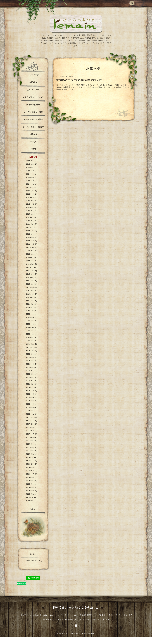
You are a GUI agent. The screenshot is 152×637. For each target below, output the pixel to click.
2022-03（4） (32, 254)
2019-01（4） (32, 381)
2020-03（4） (32, 334)
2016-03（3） (32, 487)
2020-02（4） (32, 337)
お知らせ (33, 157)
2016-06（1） (32, 477)
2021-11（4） (32, 267)
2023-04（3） (32, 211)
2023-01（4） (32, 221)
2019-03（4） (32, 374)
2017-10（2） (32, 424)
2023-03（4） (32, 214)
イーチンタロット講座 (33, 112)
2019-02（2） (32, 377)
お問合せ (33, 135)
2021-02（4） (32, 297)
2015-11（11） (32, 501)
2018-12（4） (32, 384)
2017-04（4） (32, 444)
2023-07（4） (32, 201)
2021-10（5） (32, 271)
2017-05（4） (32, 441)
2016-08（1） (32, 471)
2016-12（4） (32, 457)
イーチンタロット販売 (33, 120)
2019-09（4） (32, 354)
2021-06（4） (32, 284)
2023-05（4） (32, 207)
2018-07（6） (32, 401)
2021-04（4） (32, 291)
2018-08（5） (32, 397)
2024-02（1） (32, 181)
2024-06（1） (32, 171)
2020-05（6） (32, 327)
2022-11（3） (32, 227)
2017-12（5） (32, 417)
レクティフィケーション (33, 97)
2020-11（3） (32, 307)
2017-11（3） (32, 421)
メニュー (33, 509)
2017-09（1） (32, 427)
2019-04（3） (32, 371)
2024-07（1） (32, 168)
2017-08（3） (32, 431)
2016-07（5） (32, 474)
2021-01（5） (32, 301)
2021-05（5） (32, 287)
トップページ (33, 75)
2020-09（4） (32, 314)
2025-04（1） (32, 161)
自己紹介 (33, 83)
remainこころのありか (70, 634)
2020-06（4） (32, 324)
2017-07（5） (32, 434)
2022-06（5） (32, 244)
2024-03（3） (32, 177)
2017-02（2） (32, 451)
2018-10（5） (32, 391)
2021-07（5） (32, 281)
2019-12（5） (32, 344)
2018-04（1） (32, 411)
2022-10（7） (32, 231)
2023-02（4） (32, 217)
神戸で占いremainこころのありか (76, 607)
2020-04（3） (32, 331)
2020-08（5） (32, 317)
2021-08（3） (32, 277)
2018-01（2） (32, 414)
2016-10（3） (32, 464)
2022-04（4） (32, 251)
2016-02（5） (32, 491)
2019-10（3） (32, 351)
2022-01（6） (32, 261)
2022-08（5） (32, 237)
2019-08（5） (32, 357)
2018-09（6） (32, 394)
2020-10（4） (32, 311)
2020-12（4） (32, 304)
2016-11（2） (32, 461)
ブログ (33, 142)
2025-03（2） (32, 164)
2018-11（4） (32, 387)
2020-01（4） (32, 341)
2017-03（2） (32, 447)
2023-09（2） (32, 194)
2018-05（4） (32, 407)
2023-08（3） (32, 197)
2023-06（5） (32, 204)
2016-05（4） (32, 481)
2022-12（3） (32, 224)
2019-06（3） (32, 364)
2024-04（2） (32, 174)
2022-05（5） (32, 247)
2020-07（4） (32, 321)
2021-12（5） (32, 264)
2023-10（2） (32, 191)
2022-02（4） (32, 257)
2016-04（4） (32, 484)
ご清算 (33, 149)
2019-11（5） (32, 347)
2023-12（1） (32, 187)
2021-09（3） (32, 274)
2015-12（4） (32, 497)
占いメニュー (33, 90)
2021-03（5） (32, 294)
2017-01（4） (32, 454)
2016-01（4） (32, 494)
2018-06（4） (32, 404)
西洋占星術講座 (33, 105)
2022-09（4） (32, 234)
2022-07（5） (32, 241)
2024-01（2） (32, 184)
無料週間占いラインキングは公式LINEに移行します (79, 80)
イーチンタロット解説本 (33, 127)
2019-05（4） (32, 367)
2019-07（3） (32, 361)
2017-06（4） (32, 437)
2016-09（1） (32, 467)
